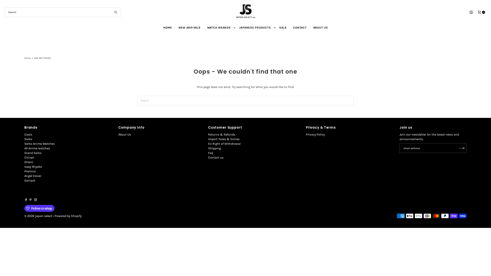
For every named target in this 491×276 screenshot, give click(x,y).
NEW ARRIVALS (190, 27)
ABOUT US (320, 27)
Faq (210, 153)
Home (27, 58)
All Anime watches (37, 148)
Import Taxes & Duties (224, 139)
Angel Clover (32, 176)
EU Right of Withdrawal (224, 143)
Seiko (28, 139)
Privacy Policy (315, 134)
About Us (124, 134)
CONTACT (299, 27)
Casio (28, 134)
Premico (30, 171)
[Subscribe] (462, 148)
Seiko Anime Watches (39, 143)
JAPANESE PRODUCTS (255, 27)
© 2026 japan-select (38, 216)
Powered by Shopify (68, 216)
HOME (167, 27)
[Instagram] (35, 200)
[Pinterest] (31, 200)
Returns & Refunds (221, 134)
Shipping (214, 148)
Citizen (29, 157)
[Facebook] (26, 200)
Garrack (29, 180)
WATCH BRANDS (219, 27)
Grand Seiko (32, 153)
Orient (28, 162)
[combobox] (63, 12)
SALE (283, 27)
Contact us (215, 157)
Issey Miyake (33, 166)
